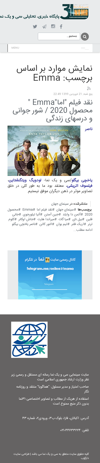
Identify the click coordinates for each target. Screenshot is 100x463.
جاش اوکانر (25, 219)
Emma (27, 210)
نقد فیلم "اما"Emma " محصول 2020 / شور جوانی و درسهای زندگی (52, 111)
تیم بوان (61, 224)
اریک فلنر (77, 224)
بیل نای (77, 219)
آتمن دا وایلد (72, 214)
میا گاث (63, 219)
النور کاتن (45, 224)
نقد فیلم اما (44, 210)
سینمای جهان (60, 204)
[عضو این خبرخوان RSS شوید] (89, 89)
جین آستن (51, 214)
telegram (44, 26)
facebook (61, 26)
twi (35, 26)
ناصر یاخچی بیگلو (23, 224)
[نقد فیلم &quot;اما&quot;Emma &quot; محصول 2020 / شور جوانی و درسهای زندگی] (44, 151)
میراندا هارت (45, 219)
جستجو (84, 37)
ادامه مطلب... (82, 230)
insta (53, 26)
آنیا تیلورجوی (31, 214)
